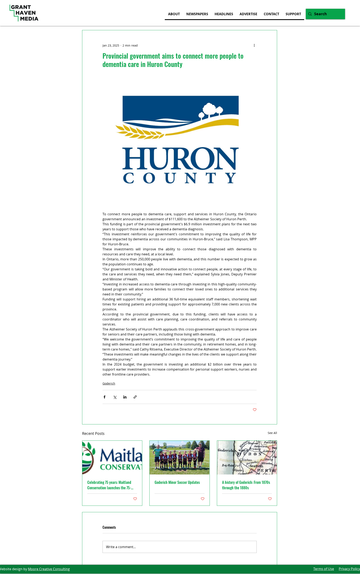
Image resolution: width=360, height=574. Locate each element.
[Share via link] (135, 397)
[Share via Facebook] (104, 397)
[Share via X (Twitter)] (115, 397)
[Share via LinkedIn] (125, 397)
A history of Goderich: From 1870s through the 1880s (246, 484)
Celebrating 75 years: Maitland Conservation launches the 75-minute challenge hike (109, 484)
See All (272, 433)
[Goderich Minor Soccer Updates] (179, 457)
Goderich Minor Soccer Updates (177, 482)
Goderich (108, 383)
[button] (248, 14)
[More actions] (254, 45)
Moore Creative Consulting (49, 569)
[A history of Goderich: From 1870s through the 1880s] (247, 457)
